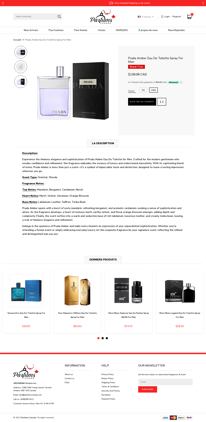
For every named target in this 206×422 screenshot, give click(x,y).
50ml (143, 90)
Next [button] (203, 3)
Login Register (172, 16)
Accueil (17, 39)
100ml (153, 90)
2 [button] (103, 338)
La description (103, 143)
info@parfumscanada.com (30, 395)
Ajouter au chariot (142, 102)
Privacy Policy (107, 374)
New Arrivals (31, 30)
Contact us (69, 378)
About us (69, 374)
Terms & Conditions (110, 386)
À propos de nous (148, 30)
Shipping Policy (108, 382)
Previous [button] (3, 3)
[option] (20, 53)
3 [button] (107, 338)
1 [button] (98, 338)
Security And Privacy (110, 390)
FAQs (67, 382)
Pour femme (80, 30)
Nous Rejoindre (176, 30)
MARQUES (122, 30)
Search (59, 16)
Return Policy (107, 378)
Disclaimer (106, 395)
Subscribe (147, 389)
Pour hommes (56, 30)
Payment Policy (108, 399)
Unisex (101, 30)
